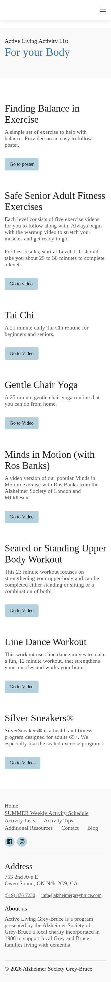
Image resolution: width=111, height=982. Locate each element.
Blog (92, 828)
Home (11, 806)
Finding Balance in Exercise (42, 114)
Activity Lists (20, 820)
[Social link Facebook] (9, 842)
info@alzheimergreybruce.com (71, 895)
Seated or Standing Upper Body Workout (55, 554)
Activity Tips (58, 820)
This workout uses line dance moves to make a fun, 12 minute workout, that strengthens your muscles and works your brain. (55, 660)
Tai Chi (19, 315)
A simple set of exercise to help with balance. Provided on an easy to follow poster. (48, 138)
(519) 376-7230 (20, 895)
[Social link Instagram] (22, 842)
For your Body (37, 52)
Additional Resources (29, 828)
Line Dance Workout (46, 641)
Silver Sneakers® (39, 718)
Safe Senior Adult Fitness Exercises (55, 201)
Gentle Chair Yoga (41, 384)
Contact (70, 828)
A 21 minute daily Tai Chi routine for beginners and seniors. (46, 331)
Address (19, 866)
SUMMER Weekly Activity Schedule (46, 813)
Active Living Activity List (36, 41)
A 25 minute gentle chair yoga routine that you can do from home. (52, 400)
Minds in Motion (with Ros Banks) (50, 460)
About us (16, 908)
